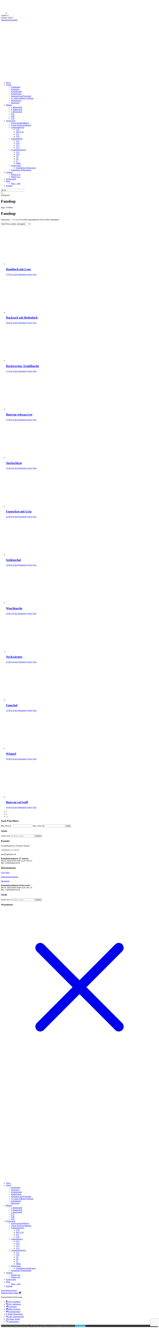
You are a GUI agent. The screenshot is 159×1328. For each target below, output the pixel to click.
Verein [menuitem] (8, 1185)
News (8, 82)
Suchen (38, 836)
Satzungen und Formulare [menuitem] (21, 1196)
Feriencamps (16, 165)
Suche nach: (6, 836)
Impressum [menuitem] (15, 1203)
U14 (17, 143)
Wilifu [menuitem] (18, 1264)
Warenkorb (5, 20)
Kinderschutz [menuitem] (16, 1194)
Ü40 (12, 116)
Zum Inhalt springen (9, 1290)
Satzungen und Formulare (21, 96)
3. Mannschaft (16, 112)
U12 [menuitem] (17, 1248)
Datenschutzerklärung (9, 877)
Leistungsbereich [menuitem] (17, 1228)
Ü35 (12, 114)
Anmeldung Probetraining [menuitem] (21, 1270)
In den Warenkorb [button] (19, 274)
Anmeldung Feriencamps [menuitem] (26, 1268)
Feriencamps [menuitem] (16, 1266)
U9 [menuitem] (17, 1257)
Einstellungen (80, 1326)
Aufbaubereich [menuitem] (17, 1239)
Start (3, 207)
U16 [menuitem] (17, 1237)
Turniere (9, 172)
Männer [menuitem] (9, 1205)
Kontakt (9, 186)
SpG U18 (19, 132)
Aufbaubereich (17, 139)
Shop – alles (15, 183)
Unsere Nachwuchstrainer (21, 125)
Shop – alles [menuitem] (15, 1284)
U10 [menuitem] (17, 1255)
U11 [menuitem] (17, 1252)
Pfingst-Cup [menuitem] (15, 1275)
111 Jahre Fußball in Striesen (22, 98)
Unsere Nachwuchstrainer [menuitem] (21, 1226)
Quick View (32, 274)
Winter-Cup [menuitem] (15, 1277)
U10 (17, 154)
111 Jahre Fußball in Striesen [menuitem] (22, 1199)
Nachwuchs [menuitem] (10, 1221)
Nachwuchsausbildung (20, 123)
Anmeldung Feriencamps (26, 168)
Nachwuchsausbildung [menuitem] (20, 1223)
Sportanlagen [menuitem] (16, 1201)
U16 (17, 136)
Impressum (15, 103)
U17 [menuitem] (17, 1235)
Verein (8, 85)
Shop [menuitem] (8, 1282)
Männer (9, 105)
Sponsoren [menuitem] (15, 1190)
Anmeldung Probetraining (21, 170)
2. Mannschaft (16, 109)
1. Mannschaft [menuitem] (16, 1208)
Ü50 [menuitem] (12, 1219)
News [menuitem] (8, 1183)
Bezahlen (14, 20)
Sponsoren (15, 89)
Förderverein (11, 179)
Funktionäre (15, 87)
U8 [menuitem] (17, 1259)
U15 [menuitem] (17, 1241)
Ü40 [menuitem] (12, 1217)
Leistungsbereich (17, 127)
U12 (17, 148)
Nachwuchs (10, 121)
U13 (17, 145)
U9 (17, 157)
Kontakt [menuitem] (9, 1286)
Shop (8, 181)
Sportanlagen (16, 100)
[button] (11, 1293)
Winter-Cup (15, 177)
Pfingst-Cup (15, 174)
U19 (17, 130)
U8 (17, 159)
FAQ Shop (5, 873)
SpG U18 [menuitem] (19, 1232)
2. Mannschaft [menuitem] (16, 1210)
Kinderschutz (16, 94)
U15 (17, 141)
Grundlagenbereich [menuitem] (18, 1250)
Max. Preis (37, 826)
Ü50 (12, 118)
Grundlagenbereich (18, 150)
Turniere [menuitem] (9, 1273)
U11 (17, 152)
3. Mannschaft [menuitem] (16, 1212)
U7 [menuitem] (17, 1261)
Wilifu (18, 163)
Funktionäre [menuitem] (15, 1187)
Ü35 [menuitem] (12, 1214)
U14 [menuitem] (17, 1244)
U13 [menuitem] (17, 1246)
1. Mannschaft (16, 107)
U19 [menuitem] (17, 1230)
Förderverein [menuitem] (11, 1279)
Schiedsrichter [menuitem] (16, 1192)
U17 (17, 134)
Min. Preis (5, 826)
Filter (68, 826)
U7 (17, 161)
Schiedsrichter (16, 91)
